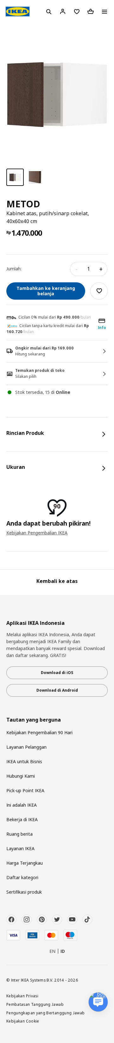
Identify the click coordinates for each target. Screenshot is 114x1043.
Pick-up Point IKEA (25, 790)
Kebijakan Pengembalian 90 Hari (39, 732)
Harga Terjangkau (24, 863)
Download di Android (57, 690)
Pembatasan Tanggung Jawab (35, 1004)
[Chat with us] (98, 1002)
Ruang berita (19, 834)
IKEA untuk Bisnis (24, 761)
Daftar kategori (22, 877)
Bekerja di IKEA (22, 819)
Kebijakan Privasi (22, 995)
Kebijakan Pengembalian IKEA (36, 533)
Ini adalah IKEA (21, 805)
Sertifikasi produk (24, 892)
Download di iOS (57, 672)
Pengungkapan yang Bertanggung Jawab (45, 1012)
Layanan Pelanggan (26, 747)
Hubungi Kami (20, 776)
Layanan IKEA (20, 848)
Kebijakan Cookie (22, 1020)
